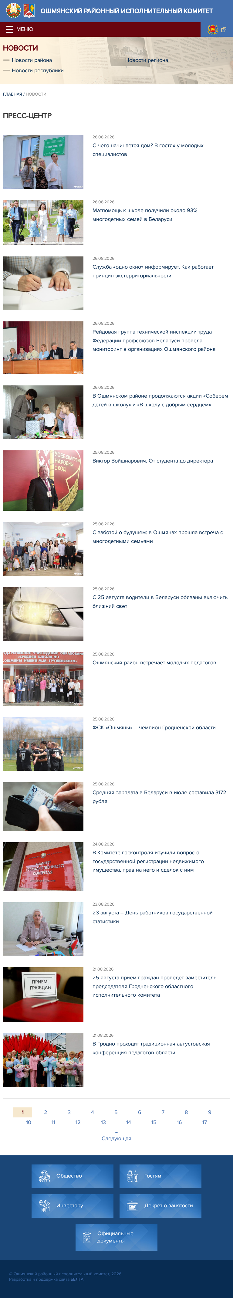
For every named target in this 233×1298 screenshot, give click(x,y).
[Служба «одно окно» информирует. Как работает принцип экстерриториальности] (48, 283)
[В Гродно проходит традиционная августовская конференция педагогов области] (48, 1060)
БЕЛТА (77, 1279)
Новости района (32, 60)
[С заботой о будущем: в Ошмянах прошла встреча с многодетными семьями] (48, 549)
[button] (10, 29)
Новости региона (146, 60)
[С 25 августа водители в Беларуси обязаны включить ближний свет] (48, 614)
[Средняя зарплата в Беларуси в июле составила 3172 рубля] (48, 806)
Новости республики (38, 70)
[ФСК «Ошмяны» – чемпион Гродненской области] (48, 744)
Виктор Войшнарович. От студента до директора (153, 460)
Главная (12, 94)
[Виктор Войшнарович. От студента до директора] (48, 480)
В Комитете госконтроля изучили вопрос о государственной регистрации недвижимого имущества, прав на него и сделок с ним (148, 861)
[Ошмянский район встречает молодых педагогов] (48, 679)
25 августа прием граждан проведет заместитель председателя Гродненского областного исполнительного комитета (154, 986)
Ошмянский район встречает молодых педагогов (154, 662)
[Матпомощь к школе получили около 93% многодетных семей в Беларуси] (48, 222)
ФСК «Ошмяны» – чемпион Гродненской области (154, 727)
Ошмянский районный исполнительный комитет (127, 11)
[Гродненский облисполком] (217, 29)
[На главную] (13, 10)
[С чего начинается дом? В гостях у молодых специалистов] (48, 162)
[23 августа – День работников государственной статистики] (48, 929)
